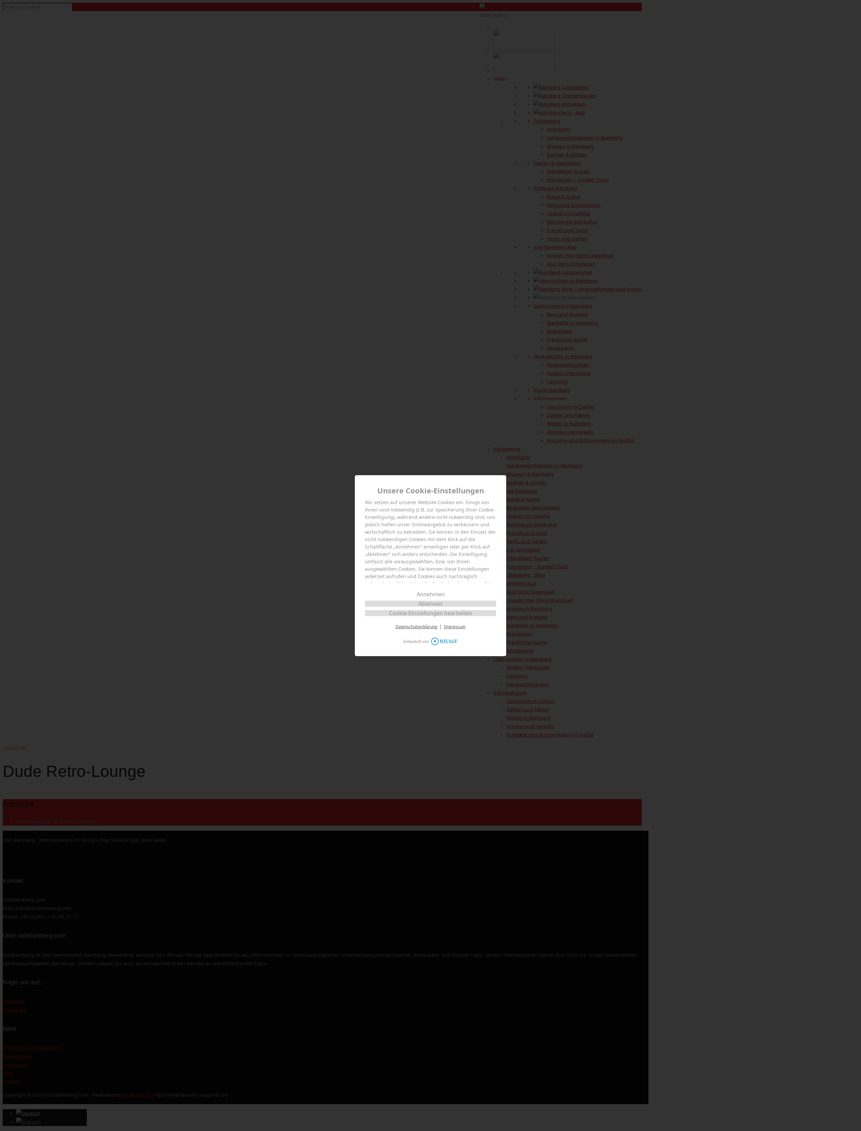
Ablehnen (430, 604)
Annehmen (431, 594)
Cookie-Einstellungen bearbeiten (430, 613)
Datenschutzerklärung (416, 627)
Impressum (454, 627)
